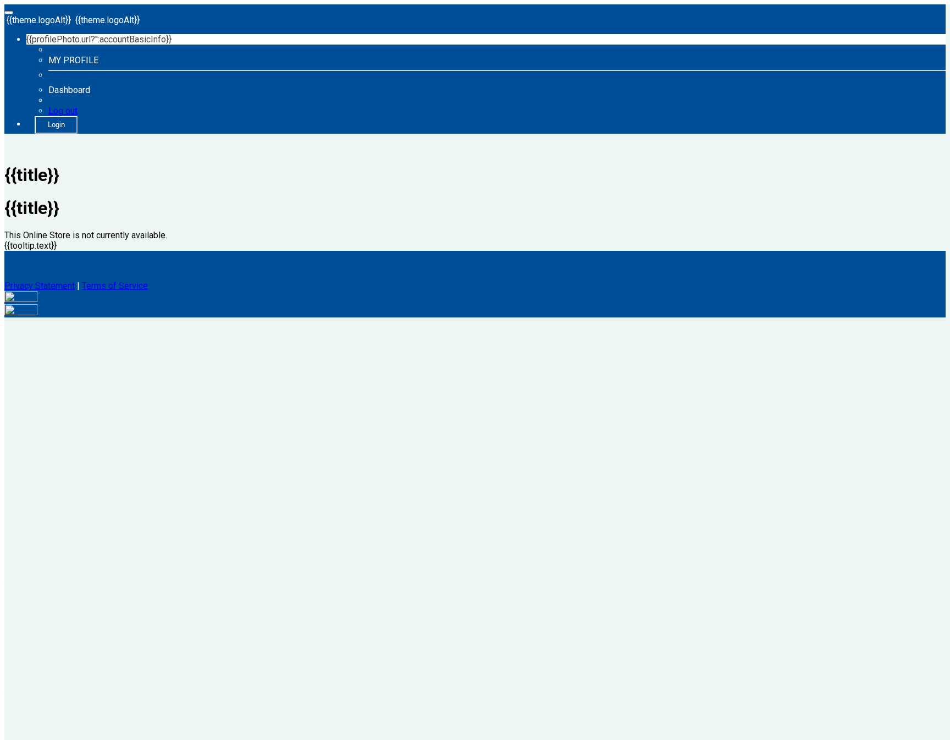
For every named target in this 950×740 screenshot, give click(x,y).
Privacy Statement (39, 286)
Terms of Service (115, 286)
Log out (63, 111)
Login (56, 124)
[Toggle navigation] (8, 12)
